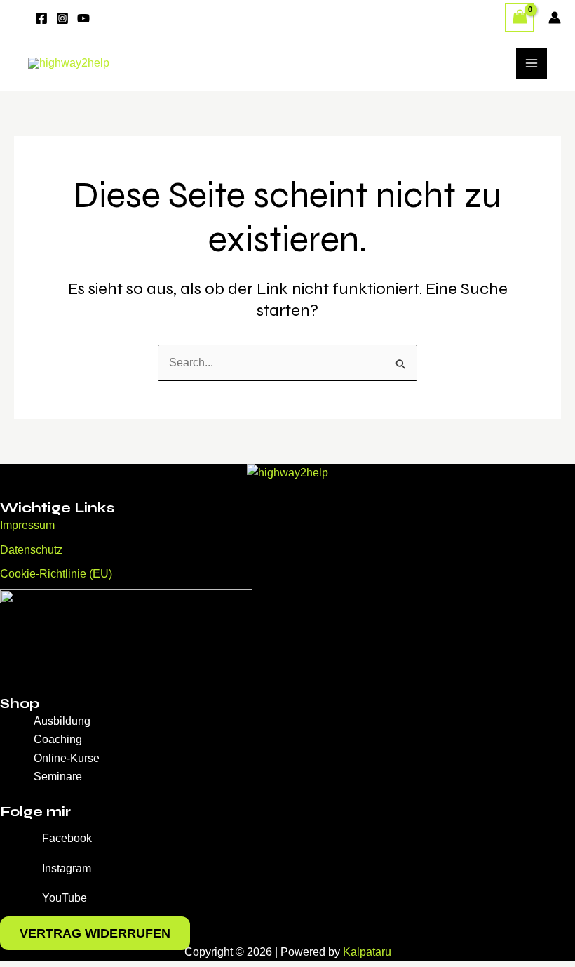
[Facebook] (41, 18)
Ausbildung (62, 721)
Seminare (58, 776)
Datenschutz (31, 550)
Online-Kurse (67, 758)
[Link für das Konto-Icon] (554, 17)
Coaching (58, 739)
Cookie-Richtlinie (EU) (56, 574)
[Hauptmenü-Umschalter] (531, 63)
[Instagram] (62, 18)
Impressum (27, 525)
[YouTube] (83, 18)
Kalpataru (367, 952)
